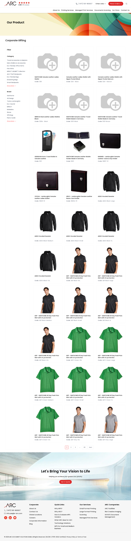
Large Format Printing (88, 512)
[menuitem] (56, 10)
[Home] (11, 4)
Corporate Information (38, 521)
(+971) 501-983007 (14, 510)
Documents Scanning (102, 10)
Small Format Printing (88, 508)
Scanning (83, 515)
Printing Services (67, 10)
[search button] (126, 3)
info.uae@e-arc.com (14, 513)
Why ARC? (58, 512)
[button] (17, 60)
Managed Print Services (84, 10)
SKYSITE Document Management (112, 516)
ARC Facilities (110, 508)
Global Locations (35, 515)
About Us (56, 10)
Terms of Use (81, 537)
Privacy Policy (71, 537)
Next (90, 447)
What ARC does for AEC (63, 520)
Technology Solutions (62, 523)
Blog (31, 524)
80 (84, 447)
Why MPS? (58, 508)
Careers (32, 518)
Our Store (115, 10)
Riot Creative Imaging (113, 512)
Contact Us (125, 10)
